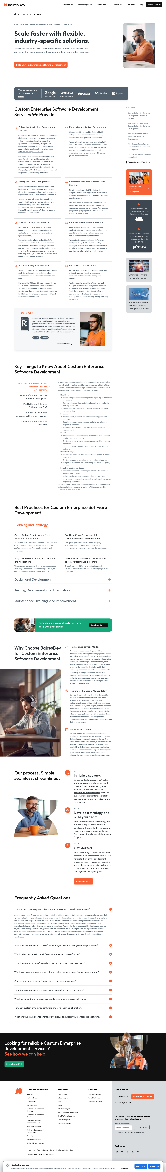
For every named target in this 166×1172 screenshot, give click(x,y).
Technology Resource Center (68, 1112)
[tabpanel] (85, 436)
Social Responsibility (34, 1139)
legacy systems (87, 240)
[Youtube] (138, 1151)
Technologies (83, 4)
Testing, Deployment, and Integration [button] (42, 590)
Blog (141, 4)
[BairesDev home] (14, 4)
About (116, 4)
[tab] (32, 387)
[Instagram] (133, 1151)
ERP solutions (93, 190)
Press (60, 1105)
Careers (92, 1089)
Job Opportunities (94, 1094)
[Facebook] (122, 1151)
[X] (127, 1151)
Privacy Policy (140, 1132)
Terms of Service (42, 1150)
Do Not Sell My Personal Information (61, 1150)
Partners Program (64, 1123)
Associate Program (95, 1101)
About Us (30, 1094)
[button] (63, 909)
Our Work (131, 4)
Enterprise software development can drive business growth (65, 918)
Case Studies (62, 1094)
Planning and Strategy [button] (31, 525)
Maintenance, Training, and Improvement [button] (45, 601)
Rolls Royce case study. (65, 332)
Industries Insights (64, 1109)
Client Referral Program (66, 1116)
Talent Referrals (94, 1098)
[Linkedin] (116, 1151)
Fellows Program (64, 1120)
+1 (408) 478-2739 (125, 1103)
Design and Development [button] (33, 579)
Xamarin (44, 338)
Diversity (30, 1136)
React (35, 338)
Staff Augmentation (34, 1126)
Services (66, 4)
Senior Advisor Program (35, 1143)
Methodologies (32, 1098)
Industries (101, 4)
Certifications (32, 1105)
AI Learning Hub (63, 1098)
